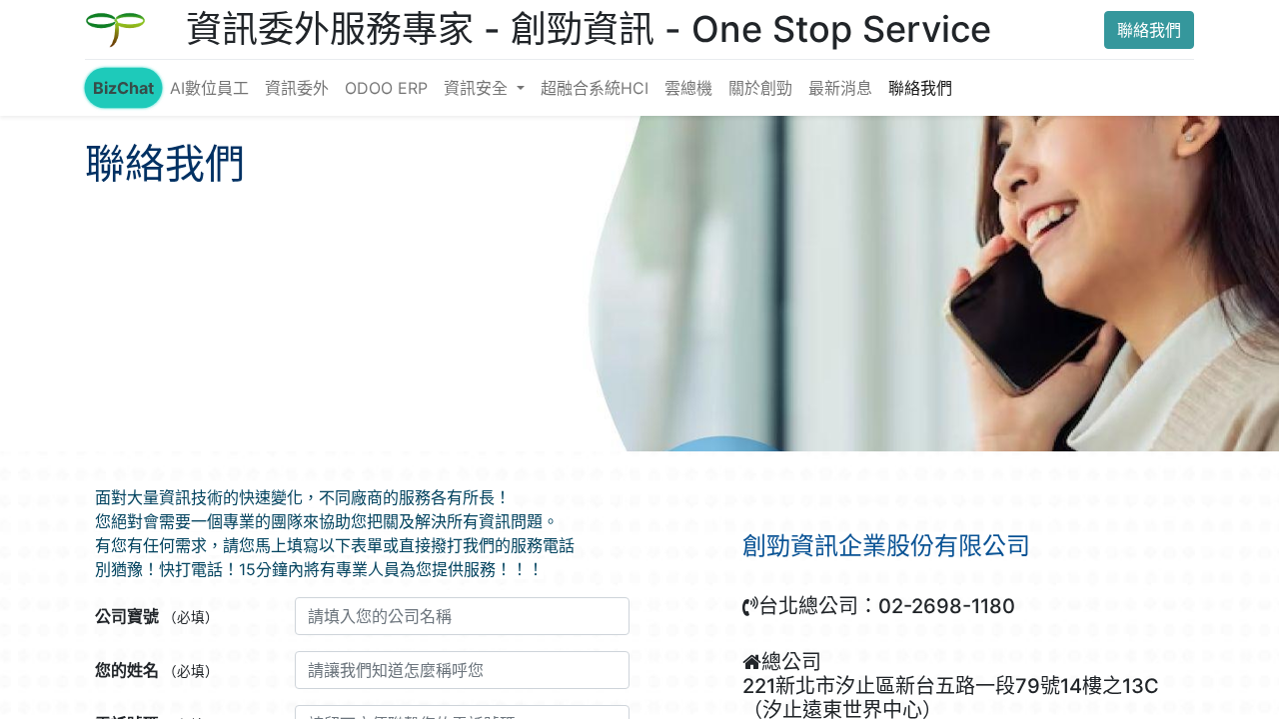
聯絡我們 (1149, 30)
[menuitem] (123, 88)
